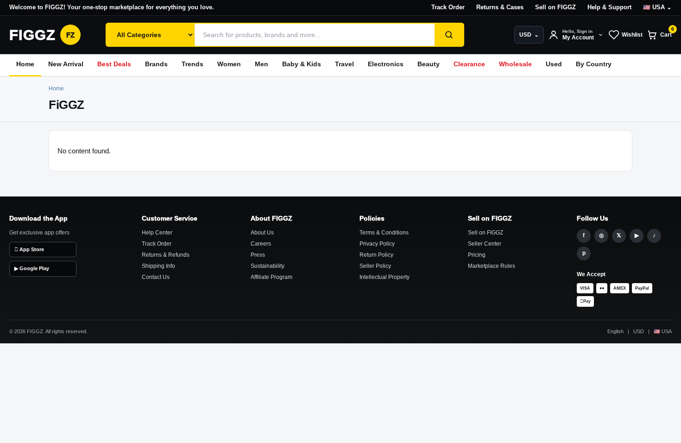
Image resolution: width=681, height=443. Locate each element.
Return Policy (376, 255)
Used (554, 64)
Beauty (428, 64)
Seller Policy (375, 266)
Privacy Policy (377, 244)
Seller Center (484, 244)
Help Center (157, 232)
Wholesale (515, 64)
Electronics (386, 64)
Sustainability (267, 266)
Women (229, 64)
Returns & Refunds (165, 255)
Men (261, 64)
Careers (261, 244)
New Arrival (65, 64)
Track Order (448, 7)
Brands (156, 64)
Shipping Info (158, 266)
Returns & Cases (499, 7)
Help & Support (609, 7)
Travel (344, 64)
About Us (262, 232)
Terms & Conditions (384, 232)
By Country (594, 64)
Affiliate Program (271, 277)
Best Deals (114, 64)
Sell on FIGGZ (555, 7)
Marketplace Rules (491, 266)
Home (25, 64)
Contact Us (156, 277)
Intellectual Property (384, 277)
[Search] (449, 35)
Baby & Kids (301, 64)
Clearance (469, 64)
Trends (192, 64)
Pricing (477, 255)
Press (258, 255)
